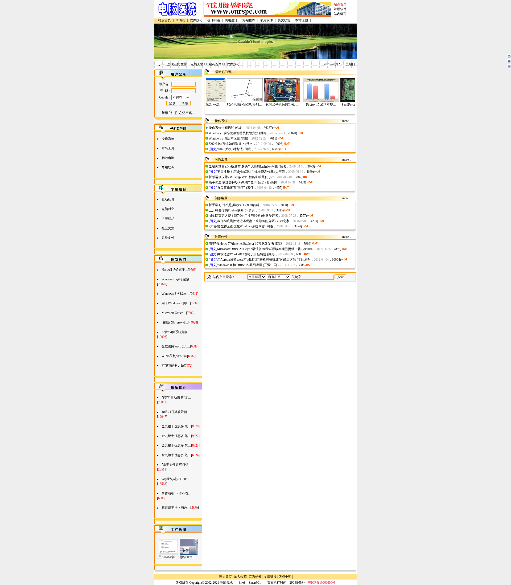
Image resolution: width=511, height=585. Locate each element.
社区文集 (168, 228)
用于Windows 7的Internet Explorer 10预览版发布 (241, 244)
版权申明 (285, 577)
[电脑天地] (178, 16)
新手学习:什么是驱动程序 (227, 205)
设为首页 (225, 577)
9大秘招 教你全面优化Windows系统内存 (237, 226)
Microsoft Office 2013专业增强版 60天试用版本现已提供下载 (259, 249)
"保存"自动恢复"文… (176, 397)
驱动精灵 (168, 199)
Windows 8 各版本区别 (224, 138)
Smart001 (255, 582)
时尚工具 (168, 148)
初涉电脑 (168, 158)
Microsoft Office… (174, 313)
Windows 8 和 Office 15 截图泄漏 (239, 265)
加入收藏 (240, 577)
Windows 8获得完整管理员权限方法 (233, 133)
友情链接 (270, 577)
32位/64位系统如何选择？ (227, 144)
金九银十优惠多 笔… (176, 426)
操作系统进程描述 (221, 128)
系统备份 (168, 238)
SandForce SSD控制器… (344, 105)
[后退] (509, 57)
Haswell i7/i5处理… (175, 270)
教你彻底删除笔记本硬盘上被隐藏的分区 (246, 221)
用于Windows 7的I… (176, 303)
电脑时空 (168, 209)
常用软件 (340, 9)
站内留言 (340, 14)
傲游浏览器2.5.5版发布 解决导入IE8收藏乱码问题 (243, 166)
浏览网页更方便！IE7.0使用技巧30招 (234, 216)
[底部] (509, 67)
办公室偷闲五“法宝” (231, 188)
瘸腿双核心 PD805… (176, 479)
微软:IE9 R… (189, 557)
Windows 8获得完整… (177, 279)
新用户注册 (170, 113)
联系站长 (255, 577)
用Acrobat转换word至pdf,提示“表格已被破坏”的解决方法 (256, 259)
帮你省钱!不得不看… (176, 493)
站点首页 (215, 64)
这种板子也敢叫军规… (267, 105)
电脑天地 (197, 64)
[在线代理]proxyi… (175, 322)
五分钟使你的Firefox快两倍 (228, 210)
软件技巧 (233, 64)
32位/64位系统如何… (176, 332)
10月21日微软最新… (176, 412)
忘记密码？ (187, 113)
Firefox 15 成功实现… (307, 105)
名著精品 (168, 218)
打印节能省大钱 (173, 365)
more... (346, 121)
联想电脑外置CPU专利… (230, 105)
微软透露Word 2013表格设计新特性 (241, 254)
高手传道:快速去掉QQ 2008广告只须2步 (237, 182)
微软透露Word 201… (176, 346)
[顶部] (509, 62)
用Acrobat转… (168, 557)
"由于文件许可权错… (177, 465)
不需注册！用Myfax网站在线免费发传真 (245, 172)
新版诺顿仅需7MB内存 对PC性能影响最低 (238, 177)
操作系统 (168, 139)
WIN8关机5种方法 (174, 356)
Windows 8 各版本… (176, 294)
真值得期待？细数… (176, 508)
